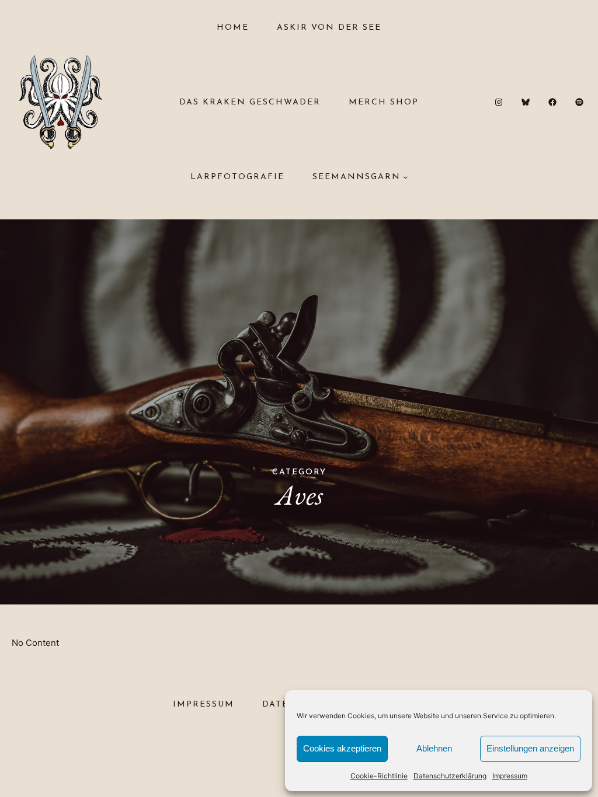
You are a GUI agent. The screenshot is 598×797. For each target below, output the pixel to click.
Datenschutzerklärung (449, 775)
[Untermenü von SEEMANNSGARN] (405, 176)
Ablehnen (434, 748)
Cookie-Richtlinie (379, 775)
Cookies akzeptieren (342, 748)
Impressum (509, 775)
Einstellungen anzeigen (530, 748)
